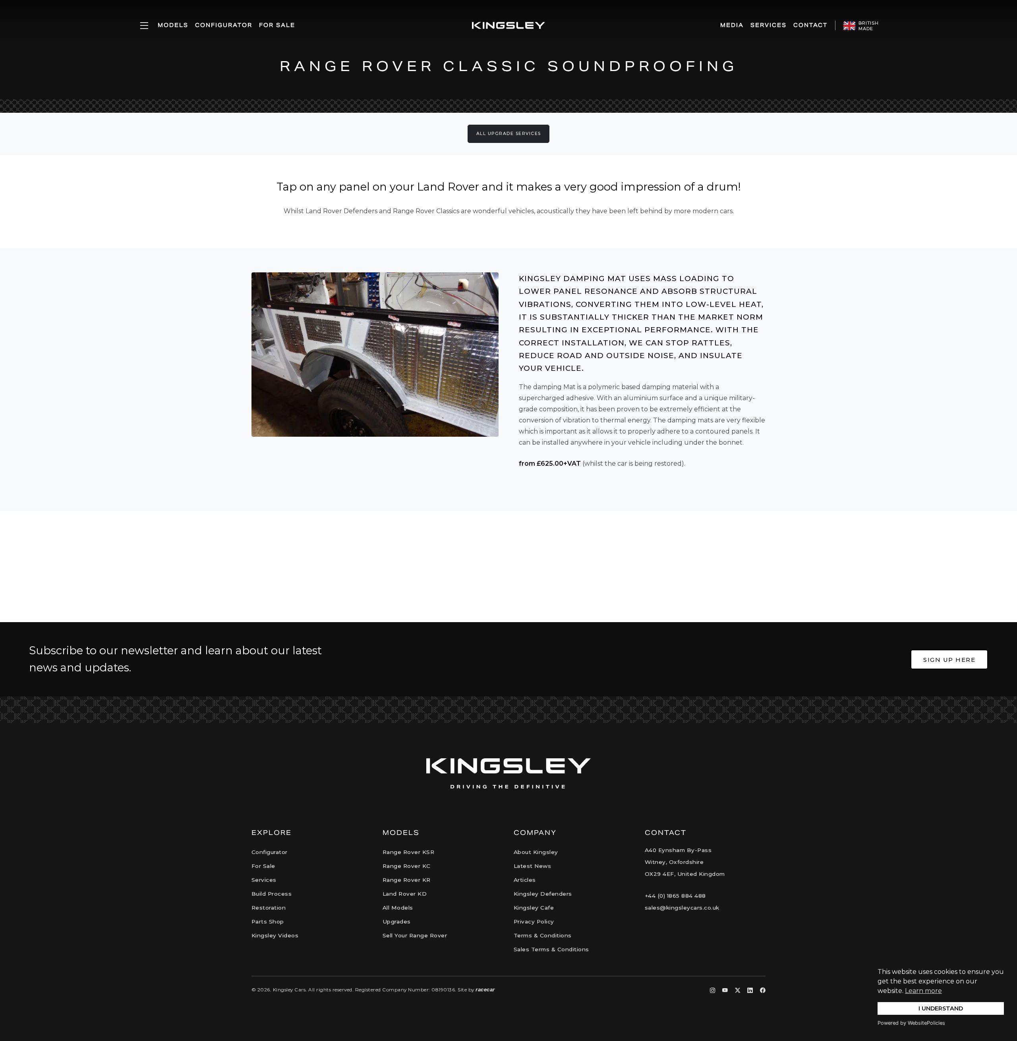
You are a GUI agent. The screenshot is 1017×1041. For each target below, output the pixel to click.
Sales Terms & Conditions (551, 949)
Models (173, 25)
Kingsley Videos (275, 935)
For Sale (277, 25)
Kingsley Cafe (534, 907)
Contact (810, 25)
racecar (485, 990)
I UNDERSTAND (940, 1008)
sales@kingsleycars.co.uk (682, 907)
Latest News (532, 866)
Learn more (923, 991)
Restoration (268, 907)
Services (768, 25)
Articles (525, 880)
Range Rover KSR (409, 852)
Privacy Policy (534, 921)
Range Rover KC (407, 866)
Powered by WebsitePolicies (911, 1023)
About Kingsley (536, 852)
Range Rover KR (407, 880)
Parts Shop (267, 921)
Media (732, 25)
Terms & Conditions (543, 935)
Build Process (271, 894)
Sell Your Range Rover (415, 935)
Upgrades (397, 921)
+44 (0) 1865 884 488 (675, 896)
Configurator (223, 25)
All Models (398, 907)
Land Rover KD (405, 894)
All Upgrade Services (508, 133)
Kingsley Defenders (543, 894)
